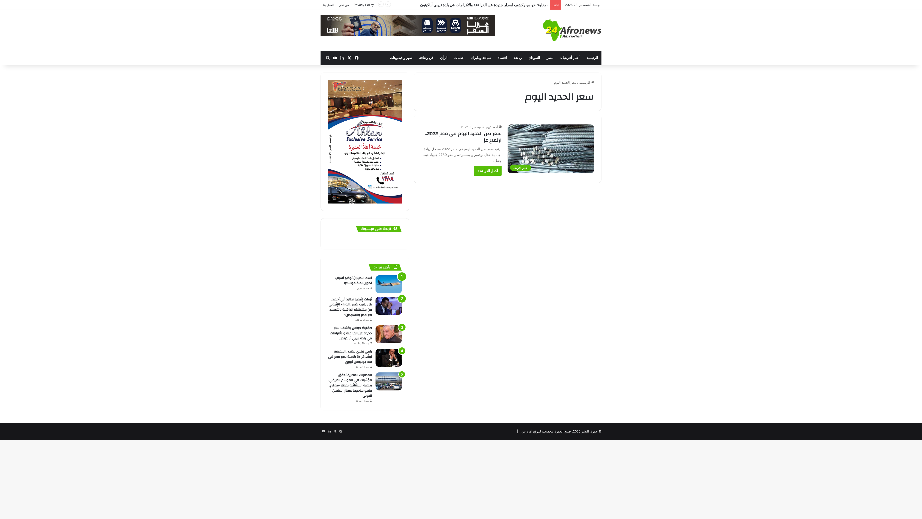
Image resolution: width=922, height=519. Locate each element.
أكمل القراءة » (488, 171)
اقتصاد (502, 58)
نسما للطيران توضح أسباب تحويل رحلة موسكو (353, 280)
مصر (550, 58)
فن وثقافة (426, 58)
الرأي (444, 58)
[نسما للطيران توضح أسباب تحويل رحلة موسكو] (389, 284)
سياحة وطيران (481, 58)
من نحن (344, 5)
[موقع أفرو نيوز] (572, 30)
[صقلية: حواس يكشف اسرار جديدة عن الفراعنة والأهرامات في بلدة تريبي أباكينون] (389, 334)
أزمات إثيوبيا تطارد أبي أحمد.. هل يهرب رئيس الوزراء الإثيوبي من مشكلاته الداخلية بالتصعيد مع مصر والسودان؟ (350, 307)
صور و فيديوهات (401, 58)
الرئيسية (592, 58)
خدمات (459, 58)
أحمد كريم (492, 127)
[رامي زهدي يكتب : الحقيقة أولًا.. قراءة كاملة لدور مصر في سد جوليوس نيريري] (389, 358)
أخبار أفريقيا (571, 58)
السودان (534, 58)
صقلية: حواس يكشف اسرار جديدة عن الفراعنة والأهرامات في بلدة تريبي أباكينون (351, 333)
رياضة (518, 58)
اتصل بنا (328, 5)
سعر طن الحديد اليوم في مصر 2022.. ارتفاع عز (463, 137)
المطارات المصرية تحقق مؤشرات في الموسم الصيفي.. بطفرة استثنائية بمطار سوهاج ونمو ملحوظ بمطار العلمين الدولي (350, 385)
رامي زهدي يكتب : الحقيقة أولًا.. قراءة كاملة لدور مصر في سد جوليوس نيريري (350, 356)
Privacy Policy (364, 5)
